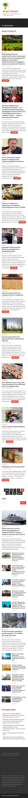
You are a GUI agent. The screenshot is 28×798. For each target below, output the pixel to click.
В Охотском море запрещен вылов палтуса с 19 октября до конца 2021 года (12, 633)
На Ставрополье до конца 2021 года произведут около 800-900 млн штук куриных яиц (13, 384)
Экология (4, 52)
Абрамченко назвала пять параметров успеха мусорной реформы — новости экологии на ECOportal (19, 594)
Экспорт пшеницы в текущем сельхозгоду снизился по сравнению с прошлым (19, 667)
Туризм (3, 155)
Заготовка (4, 424)
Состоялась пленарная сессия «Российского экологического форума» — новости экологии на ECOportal (18, 582)
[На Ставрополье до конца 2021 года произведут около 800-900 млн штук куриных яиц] (14, 371)
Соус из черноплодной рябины (13, 426)
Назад (6, 490)
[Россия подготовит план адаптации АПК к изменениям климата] (14, 326)
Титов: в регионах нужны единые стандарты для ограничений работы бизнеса (13, 159)
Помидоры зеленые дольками (13, 467)
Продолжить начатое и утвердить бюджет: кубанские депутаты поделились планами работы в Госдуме (18, 677)
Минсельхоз (5, 291)
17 (18, 490)
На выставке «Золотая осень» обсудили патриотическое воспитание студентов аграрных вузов (18, 688)
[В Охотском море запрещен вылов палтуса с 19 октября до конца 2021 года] (14, 628)
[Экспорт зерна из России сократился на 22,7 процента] (14, 282)
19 (7, 493)
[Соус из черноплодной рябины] (14, 415)
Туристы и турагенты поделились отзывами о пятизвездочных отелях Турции (13, 205)
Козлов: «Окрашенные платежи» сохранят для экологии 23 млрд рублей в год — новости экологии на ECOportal (18, 605)
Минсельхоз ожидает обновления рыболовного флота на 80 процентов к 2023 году (18, 656)
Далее (19, 493)
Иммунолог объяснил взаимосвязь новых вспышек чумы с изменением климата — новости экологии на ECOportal (18, 556)
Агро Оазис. (11, 11)
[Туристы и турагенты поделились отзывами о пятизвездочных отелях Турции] (14, 192)
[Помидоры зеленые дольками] (14, 456)
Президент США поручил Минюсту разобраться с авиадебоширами (11, 249)
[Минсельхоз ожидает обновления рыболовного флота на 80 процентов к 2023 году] (6, 659)
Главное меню (8, 25)
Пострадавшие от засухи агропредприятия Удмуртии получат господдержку (19, 699)
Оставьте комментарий (7, 65)
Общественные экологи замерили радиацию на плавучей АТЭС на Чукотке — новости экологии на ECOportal (14, 715)
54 (14, 493)
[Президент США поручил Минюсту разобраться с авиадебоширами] (14, 236)
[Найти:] (14, 502)
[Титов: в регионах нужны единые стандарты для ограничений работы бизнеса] (14, 146)
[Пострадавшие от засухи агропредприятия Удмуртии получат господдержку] (6, 702)
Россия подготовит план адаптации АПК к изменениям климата (13, 339)
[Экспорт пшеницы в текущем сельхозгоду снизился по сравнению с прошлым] (6, 670)
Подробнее (5, 80)
